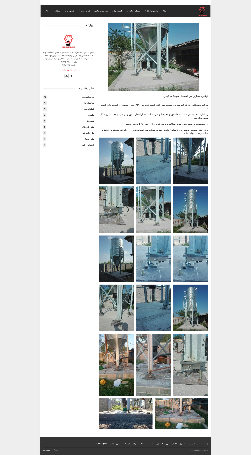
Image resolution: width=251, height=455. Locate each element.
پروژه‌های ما (89, 103)
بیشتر (57, 11)
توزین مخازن (84, 11)
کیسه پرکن (117, 11)
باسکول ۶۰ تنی (88, 144)
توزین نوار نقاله (151, 11)
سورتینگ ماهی (101, 11)
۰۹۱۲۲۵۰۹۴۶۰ (101, 443)
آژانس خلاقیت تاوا (48, 450)
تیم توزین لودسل (68, 70)
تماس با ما (69, 11)
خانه (165, 11)
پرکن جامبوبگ (88, 132)
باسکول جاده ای (133, 11)
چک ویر (91, 115)
